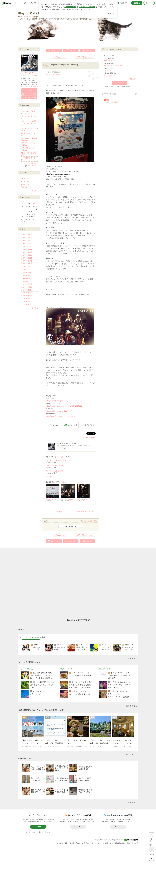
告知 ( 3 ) (24, 187)
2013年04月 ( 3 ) (26, 304)
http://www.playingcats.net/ (57, 401)
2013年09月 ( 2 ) (26, 293)
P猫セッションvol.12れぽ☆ (55, 465)
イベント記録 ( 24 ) (27, 184)
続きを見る (34, 86)
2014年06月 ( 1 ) (26, 278)
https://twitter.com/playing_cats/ (59, 411)
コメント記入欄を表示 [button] (89, 521)
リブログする (89, 425)
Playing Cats (29, 73)
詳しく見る (78, 827)
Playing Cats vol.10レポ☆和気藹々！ (29, 139)
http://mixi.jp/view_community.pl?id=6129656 (64, 406)
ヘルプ (135, 843)
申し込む (118, 827)
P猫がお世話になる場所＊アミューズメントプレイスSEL (29, 123)
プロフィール (25, 75)
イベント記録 (55, 75)
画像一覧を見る (33, 166)
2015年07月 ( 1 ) (26, 255)
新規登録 (137, 3)
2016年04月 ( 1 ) (26, 238)
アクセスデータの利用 (101, 843)
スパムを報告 (63, 843)
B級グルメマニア (66, 669)
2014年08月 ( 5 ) (26, 272)
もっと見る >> (50, 476)
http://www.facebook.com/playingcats (61, 416)
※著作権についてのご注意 (111, 102)
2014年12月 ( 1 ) (26, 267)
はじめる (38, 827)
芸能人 (44, 637)
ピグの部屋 (34, 75)
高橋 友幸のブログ (110, 75)
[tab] (31, 637)
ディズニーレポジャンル (31, 637)
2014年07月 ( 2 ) (26, 275)
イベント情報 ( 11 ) (27, 181)
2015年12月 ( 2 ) (26, 246)
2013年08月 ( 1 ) (26, 296)
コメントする (72, 526)
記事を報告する (91, 437)
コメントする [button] (72, 425)
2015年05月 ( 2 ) (26, 258)
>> (34, 203)
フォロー (63, 449)
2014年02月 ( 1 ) (26, 284)
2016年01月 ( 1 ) (26, 243)
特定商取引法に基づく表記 (121, 843)
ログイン (149, 3)
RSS (107, 100)
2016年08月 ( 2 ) (26, 235)
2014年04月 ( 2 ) (26, 281)
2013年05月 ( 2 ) (26, 301)
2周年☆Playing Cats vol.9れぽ (64, 64)
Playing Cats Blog (31, 13)
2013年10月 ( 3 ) (26, 290)
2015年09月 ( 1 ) (26, 249)
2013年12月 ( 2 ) (26, 287)
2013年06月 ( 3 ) (26, 299)
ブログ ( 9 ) (24, 178)
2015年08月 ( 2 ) (26, 252)
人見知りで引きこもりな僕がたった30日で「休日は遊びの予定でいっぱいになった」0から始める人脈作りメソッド (119, 65)
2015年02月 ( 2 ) (26, 264)
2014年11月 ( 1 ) (26, 270)
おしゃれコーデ (109, 70)
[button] (151, 859)
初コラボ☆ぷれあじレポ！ (54, 471)
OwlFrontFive (108, 60)
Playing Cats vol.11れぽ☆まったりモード (59, 460)
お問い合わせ (75, 843)
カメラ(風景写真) (27, 669)
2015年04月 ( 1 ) (26, 261)
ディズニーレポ (104, 669)
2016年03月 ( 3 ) (26, 240)
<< (25, 203)
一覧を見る (131, 79)
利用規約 (87, 843)
